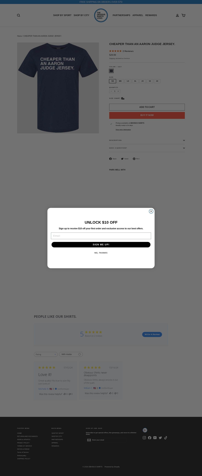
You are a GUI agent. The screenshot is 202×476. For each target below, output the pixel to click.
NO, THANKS (101, 253)
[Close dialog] (151, 211)
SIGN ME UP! (101, 244)
